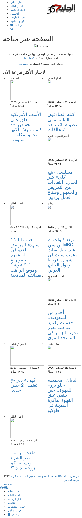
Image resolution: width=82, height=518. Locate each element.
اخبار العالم (16, 6)
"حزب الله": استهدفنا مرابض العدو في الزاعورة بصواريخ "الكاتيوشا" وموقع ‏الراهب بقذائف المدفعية (25, 257)
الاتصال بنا (29, 58)
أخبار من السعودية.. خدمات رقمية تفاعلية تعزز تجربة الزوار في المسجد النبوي (63, 325)
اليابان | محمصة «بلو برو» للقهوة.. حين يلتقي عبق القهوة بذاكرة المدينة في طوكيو (63, 394)
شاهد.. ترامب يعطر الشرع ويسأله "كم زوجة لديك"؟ (23, 460)
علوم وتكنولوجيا (19, 17)
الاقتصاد (14, 13)
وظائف (17, 25)
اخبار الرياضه (17, 9)
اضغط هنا (24, 63)
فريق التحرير (72, 480)
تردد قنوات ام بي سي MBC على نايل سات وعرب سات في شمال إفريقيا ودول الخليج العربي (63, 254)
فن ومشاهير (17, 21)
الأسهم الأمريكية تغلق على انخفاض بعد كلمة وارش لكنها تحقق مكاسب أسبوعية (26, 127)
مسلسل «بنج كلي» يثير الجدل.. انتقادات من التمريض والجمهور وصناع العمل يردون (63, 184)
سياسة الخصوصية (47, 476)
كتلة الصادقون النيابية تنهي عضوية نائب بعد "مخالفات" (63, 121)
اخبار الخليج (16, 2)
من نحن (74, 476)
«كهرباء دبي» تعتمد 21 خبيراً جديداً (24, 384)
